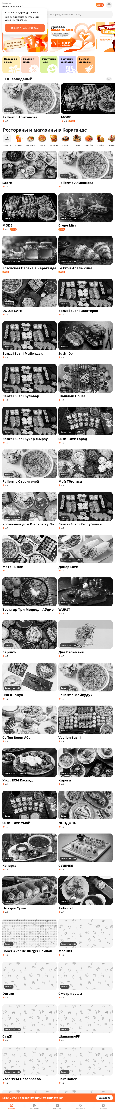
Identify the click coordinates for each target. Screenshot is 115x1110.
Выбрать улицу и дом (25, 28)
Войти (100, 4)
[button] (13, 5)
